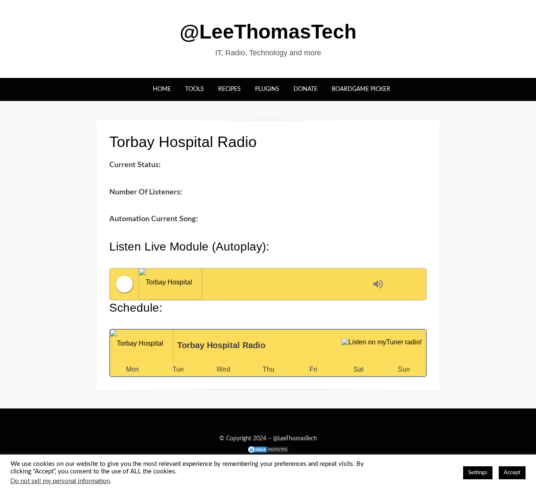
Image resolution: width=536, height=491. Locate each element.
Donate (305, 89)
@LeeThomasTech (268, 32)
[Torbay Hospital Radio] (253, 284)
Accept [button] (512, 472)
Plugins (267, 89)
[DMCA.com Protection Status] (268, 449)
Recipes (229, 89)
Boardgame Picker (361, 89)
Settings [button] (477, 472)
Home (162, 89)
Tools (194, 89)
